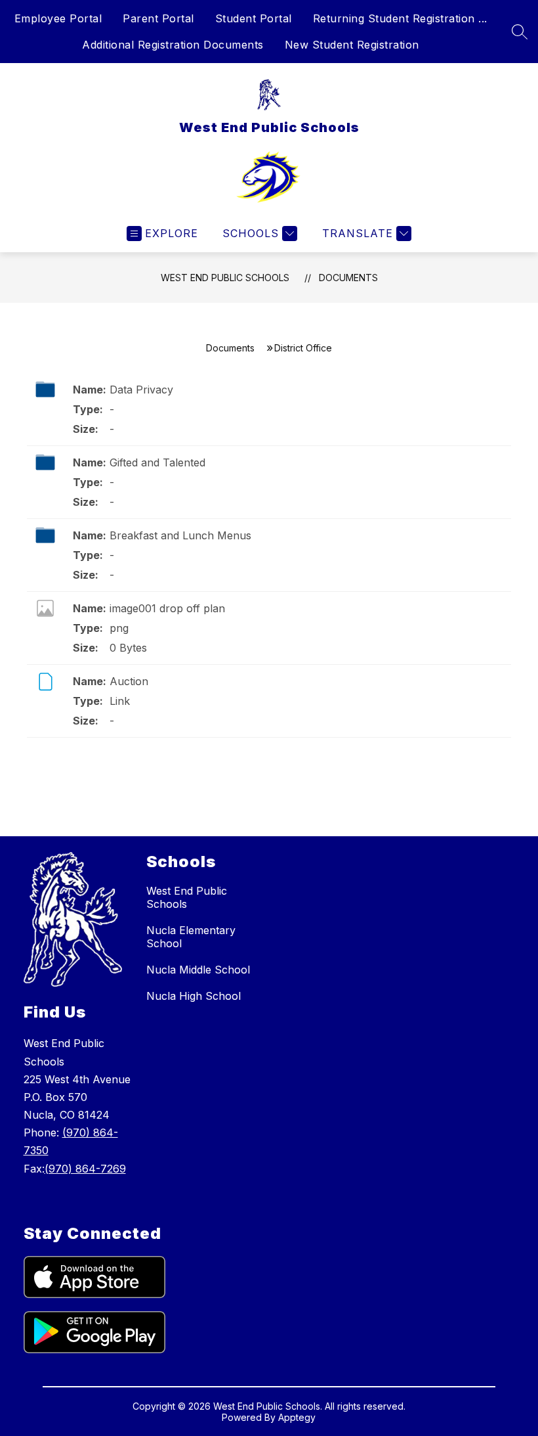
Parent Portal (158, 18)
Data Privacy (141, 389)
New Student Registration (352, 44)
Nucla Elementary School (191, 937)
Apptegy (297, 1417)
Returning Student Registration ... (400, 18)
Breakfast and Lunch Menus (180, 535)
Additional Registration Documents (173, 44)
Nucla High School (193, 995)
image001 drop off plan (167, 608)
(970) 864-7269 (85, 1168)
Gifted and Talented (157, 462)
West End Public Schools (225, 277)
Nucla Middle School (198, 969)
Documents (348, 277)
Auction (129, 681)
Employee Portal (58, 18)
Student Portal (253, 18)
